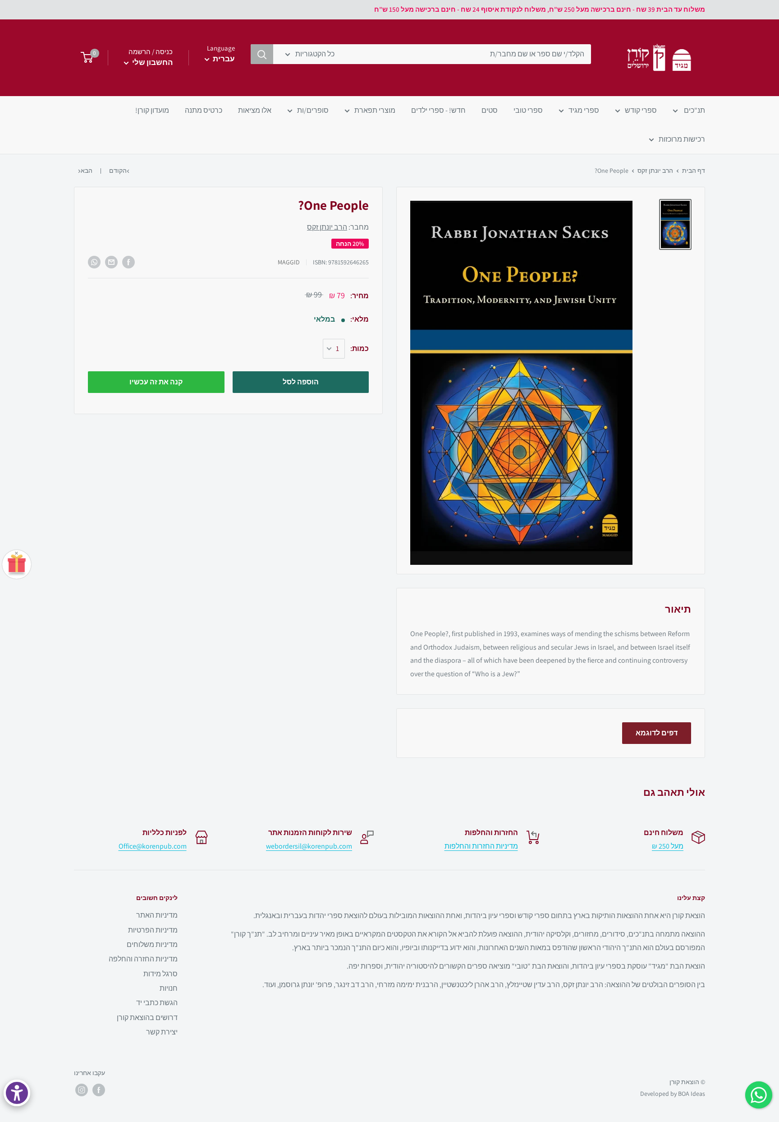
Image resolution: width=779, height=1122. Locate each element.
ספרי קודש (641, 110)
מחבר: (338, 227)
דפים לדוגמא (657, 733)
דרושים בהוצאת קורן (147, 1017)
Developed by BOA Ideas (672, 1094)
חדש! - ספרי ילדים (438, 110)
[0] (84, 57)
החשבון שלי (152, 62)
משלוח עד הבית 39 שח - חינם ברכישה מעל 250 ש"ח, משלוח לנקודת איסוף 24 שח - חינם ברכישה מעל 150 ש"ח (539, 9)
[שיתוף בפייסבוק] (128, 262)
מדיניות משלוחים (152, 944)
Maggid (289, 262)
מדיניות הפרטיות (153, 930)
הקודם (118, 170)
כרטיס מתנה (203, 110)
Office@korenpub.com (153, 846)
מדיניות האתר (157, 915)
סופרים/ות (313, 110)
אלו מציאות (254, 110)
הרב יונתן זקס (655, 170)
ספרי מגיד (583, 110)
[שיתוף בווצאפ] (94, 262)
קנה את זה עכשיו (156, 382)
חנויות (169, 988)
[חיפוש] (262, 54)
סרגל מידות (160, 974)
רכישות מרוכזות (682, 139)
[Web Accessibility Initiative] (17, 1093)
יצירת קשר (162, 1032)
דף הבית (693, 170)
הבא (86, 170)
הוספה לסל (301, 382)
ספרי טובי (528, 110)
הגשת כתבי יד (157, 1002)
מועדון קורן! (152, 110)
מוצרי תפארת (374, 110)
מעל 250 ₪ (667, 846)
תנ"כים (694, 110)
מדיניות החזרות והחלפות (481, 846)
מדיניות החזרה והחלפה (143, 959)
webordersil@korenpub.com (309, 846)
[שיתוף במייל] (111, 262)
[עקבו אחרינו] (98, 1090)
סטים (489, 110)
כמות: (359, 348)
